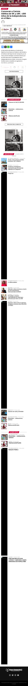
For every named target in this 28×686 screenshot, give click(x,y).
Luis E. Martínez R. (8, 25)
